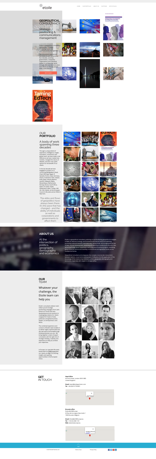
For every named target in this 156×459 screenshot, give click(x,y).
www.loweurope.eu (74, 423)
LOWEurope (51, 351)
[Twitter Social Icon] (111, 450)
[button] (72, 139)
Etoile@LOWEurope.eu (76, 419)
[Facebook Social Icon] (109, 450)
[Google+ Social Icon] (113, 450)
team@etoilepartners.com (78, 384)
